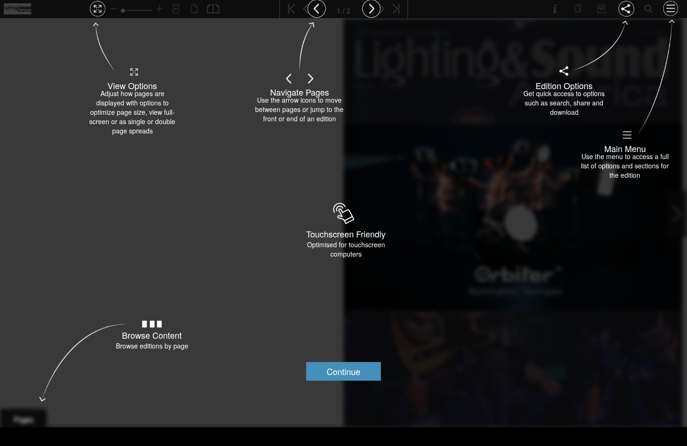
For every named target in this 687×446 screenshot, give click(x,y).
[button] (343, 371)
